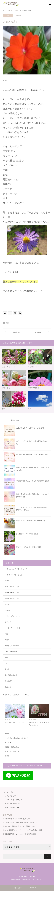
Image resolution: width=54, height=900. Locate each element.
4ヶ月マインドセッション (14, 575)
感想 (6, 657)
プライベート (9, 622)
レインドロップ (10, 796)
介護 (6, 634)
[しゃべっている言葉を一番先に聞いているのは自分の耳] (39, 332)
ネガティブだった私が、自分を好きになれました (20, 822)
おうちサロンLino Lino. (22, 888)
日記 (8, 15)
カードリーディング (12, 598)
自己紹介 (8, 687)
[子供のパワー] (15, 332)
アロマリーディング (12, 587)
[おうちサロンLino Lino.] (11, 3)
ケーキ (7, 604)
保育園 (7, 640)
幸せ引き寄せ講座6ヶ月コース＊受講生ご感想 (19, 826)
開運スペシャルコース (12, 807)
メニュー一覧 (8, 792)
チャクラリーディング (12, 804)
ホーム (7, 734)
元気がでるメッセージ (12, 646)
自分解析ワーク (10, 681)
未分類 (7, 669)
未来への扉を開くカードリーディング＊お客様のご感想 (22, 830)
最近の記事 (15, 420)
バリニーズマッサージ (12, 616)
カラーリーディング (12, 592)
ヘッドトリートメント (12, 628)
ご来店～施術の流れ (12, 747)
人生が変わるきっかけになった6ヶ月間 (16, 819)
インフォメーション (12, 751)
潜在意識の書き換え (12, 675)
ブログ (7, 756)
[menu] (50, 4)
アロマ (7, 581)
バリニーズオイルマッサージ (15, 800)
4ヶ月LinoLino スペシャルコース (16, 569)
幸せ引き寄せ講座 (11, 651)
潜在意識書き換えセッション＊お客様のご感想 (19, 834)
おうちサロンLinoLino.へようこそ (16, 738)
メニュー (8, 742)
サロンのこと (9, 610)
